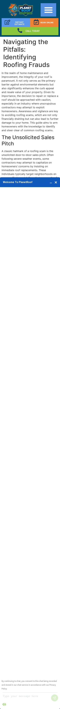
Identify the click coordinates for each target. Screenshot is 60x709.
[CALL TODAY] (19, 30)
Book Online (46, 22)
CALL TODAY (32, 31)
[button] (48, 10)
